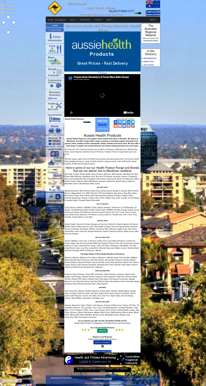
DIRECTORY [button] (85, 19)
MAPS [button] (109, 19)
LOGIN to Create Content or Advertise (54, 208)
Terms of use (127, 379)
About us (150, 379)
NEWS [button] (152, 19)
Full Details (102, 73)
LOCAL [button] (72, 19)
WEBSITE (102, 331)
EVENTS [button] (98, 19)
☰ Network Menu (55, 30)
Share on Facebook (102, 342)
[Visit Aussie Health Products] (102, 125)
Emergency (60, 19)
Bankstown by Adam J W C (11, 381)
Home (50, 19)
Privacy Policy (139, 379)
